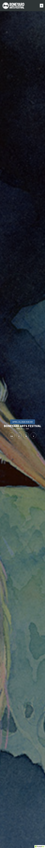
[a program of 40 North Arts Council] (13, 5)
